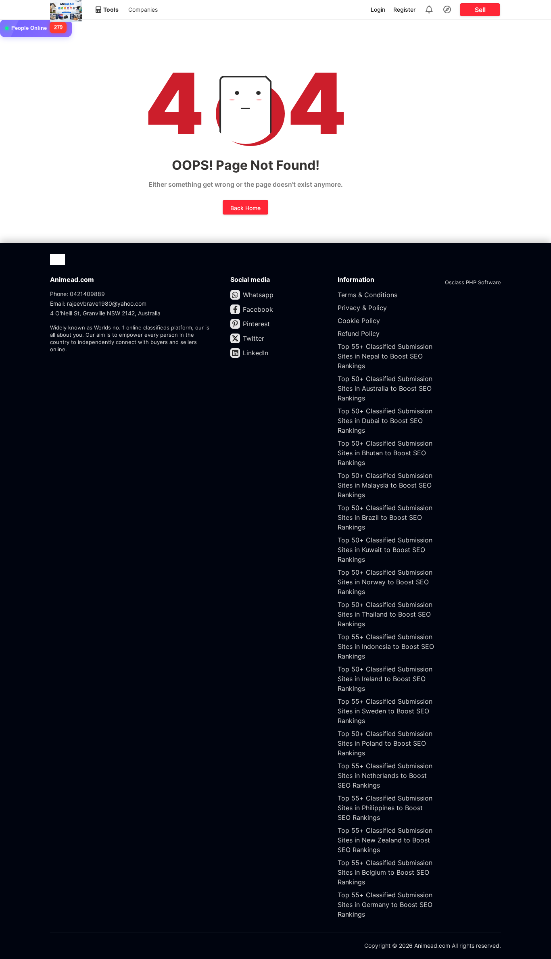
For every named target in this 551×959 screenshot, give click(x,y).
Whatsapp (258, 295)
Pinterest (256, 324)
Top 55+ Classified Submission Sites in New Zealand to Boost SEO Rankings (385, 840)
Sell (480, 10)
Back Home (245, 207)
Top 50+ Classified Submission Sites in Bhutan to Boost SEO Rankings (385, 453)
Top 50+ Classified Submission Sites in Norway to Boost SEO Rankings (385, 582)
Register (404, 9)
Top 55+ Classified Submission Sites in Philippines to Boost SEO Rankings (385, 807)
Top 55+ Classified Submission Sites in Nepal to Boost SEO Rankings (385, 356)
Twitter (253, 338)
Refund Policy (359, 333)
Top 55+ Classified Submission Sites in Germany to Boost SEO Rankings (385, 904)
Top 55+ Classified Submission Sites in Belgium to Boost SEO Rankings (385, 872)
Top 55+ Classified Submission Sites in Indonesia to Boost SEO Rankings (386, 646)
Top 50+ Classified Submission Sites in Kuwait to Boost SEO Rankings (385, 549)
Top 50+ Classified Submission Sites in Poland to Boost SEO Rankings (385, 743)
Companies (143, 9)
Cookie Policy (359, 321)
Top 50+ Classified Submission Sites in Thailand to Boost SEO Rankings (385, 614)
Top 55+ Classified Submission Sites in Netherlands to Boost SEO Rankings (385, 775)
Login (378, 9)
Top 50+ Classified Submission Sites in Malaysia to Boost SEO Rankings (385, 485)
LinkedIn (255, 353)
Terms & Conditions (367, 295)
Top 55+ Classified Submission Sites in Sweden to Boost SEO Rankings (385, 711)
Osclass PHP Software (473, 282)
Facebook (258, 309)
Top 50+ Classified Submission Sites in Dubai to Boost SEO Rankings (385, 420)
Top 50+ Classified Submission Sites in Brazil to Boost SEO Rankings (385, 517)
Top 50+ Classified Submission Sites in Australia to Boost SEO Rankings (385, 388)
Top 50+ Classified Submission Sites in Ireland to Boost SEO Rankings (385, 678)
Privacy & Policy (362, 308)
